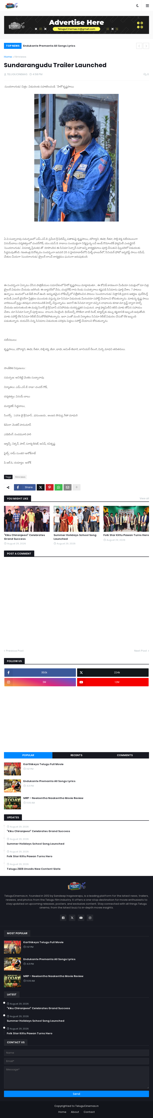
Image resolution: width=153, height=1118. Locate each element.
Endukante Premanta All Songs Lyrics (49, 781)
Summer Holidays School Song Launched (75, 537)
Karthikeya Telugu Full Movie (43, 764)
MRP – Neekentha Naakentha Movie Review (56, 46)
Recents (76, 755)
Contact (89, 1112)
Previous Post (15, 651)
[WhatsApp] (59, 487)
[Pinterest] (50, 487)
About (75, 1112)
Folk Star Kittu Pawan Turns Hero (126, 535)
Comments (125, 755)
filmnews (20, 57)
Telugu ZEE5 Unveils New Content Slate (34, 869)
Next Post (140, 651)
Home (8, 57)
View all (144, 498)
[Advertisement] (76, 719)
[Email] (68, 487)
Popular (28, 755)
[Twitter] (41, 487)
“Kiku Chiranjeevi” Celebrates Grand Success (24, 537)
